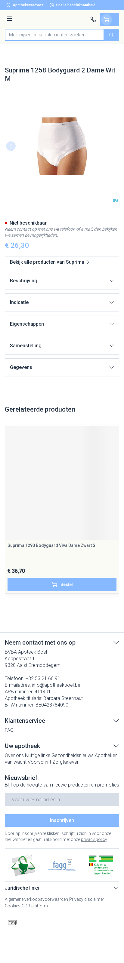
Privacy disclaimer (86, 899)
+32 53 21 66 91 (43, 678)
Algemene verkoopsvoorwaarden (36, 899)
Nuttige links (37, 755)
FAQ (9, 730)
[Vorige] (11, 146)
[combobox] (54, 35)
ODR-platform (35, 905)
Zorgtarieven (65, 762)
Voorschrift (39, 762)
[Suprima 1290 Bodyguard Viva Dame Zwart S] (62, 483)
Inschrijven (62, 820)
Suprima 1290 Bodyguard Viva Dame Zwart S (51, 545)
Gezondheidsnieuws (72, 755)
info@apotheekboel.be (56, 685)
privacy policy (94, 839)
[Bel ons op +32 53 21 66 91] (93, 20)
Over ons (14, 755)
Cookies (12, 905)
